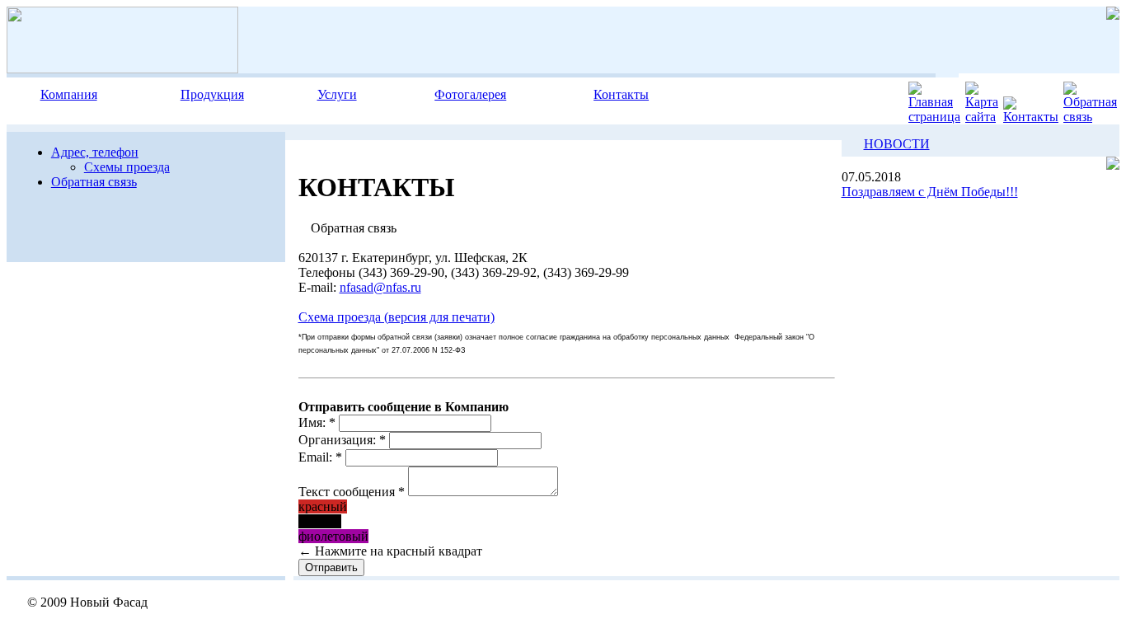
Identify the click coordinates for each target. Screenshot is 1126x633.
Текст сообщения (351, 492)
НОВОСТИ (897, 144)
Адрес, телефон (94, 152)
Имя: (316, 422)
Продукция (212, 94)
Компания (68, 94)
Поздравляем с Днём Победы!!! (930, 192)
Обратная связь (94, 182)
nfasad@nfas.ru (380, 287)
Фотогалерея (470, 94)
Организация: (342, 440)
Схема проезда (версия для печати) (396, 317)
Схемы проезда (127, 167)
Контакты (621, 94)
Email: (320, 457)
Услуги (337, 94)
